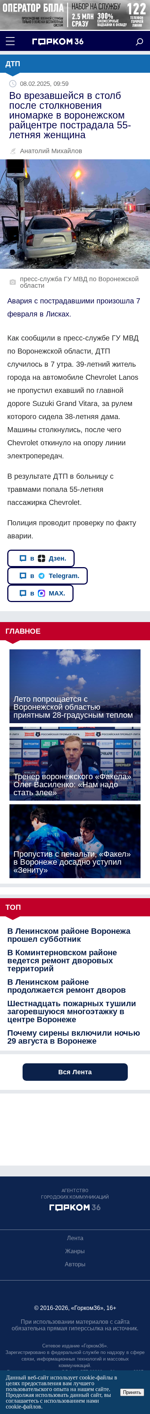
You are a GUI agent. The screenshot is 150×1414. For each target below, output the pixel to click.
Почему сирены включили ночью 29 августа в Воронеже (73, 1037)
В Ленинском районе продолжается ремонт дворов (66, 986)
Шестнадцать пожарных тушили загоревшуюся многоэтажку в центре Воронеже (71, 1012)
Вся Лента (75, 1072)
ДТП (12, 64)
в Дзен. (48, 558)
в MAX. (47, 593)
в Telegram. (54, 575)
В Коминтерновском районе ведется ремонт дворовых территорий (62, 961)
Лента (75, 1238)
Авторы (75, 1264)
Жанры (75, 1251)
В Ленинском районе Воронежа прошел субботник (68, 935)
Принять (132, 1392)
